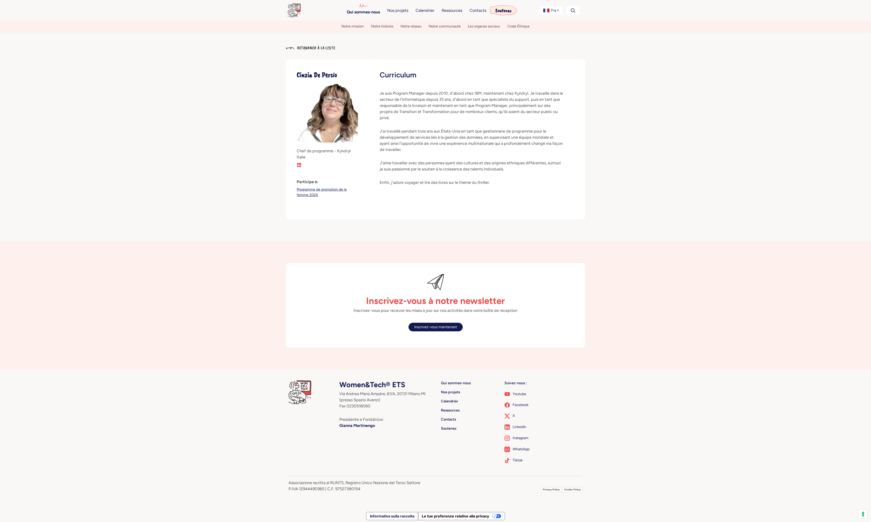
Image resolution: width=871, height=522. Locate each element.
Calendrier (425, 10)
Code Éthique (518, 26)
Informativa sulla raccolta (392, 516)
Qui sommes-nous (363, 12)
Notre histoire (382, 26)
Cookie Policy (572, 489)
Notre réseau (411, 26)
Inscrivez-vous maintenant (435, 327)
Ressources (452, 10)
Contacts (478, 10)
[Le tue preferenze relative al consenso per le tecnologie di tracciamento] (863, 514)
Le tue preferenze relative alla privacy (455, 516)
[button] (551, 10)
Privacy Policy (551, 489)
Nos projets (397, 10)
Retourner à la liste (315, 47)
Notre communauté (445, 26)
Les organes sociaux (484, 26)
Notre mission (352, 26)
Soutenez (503, 10)
